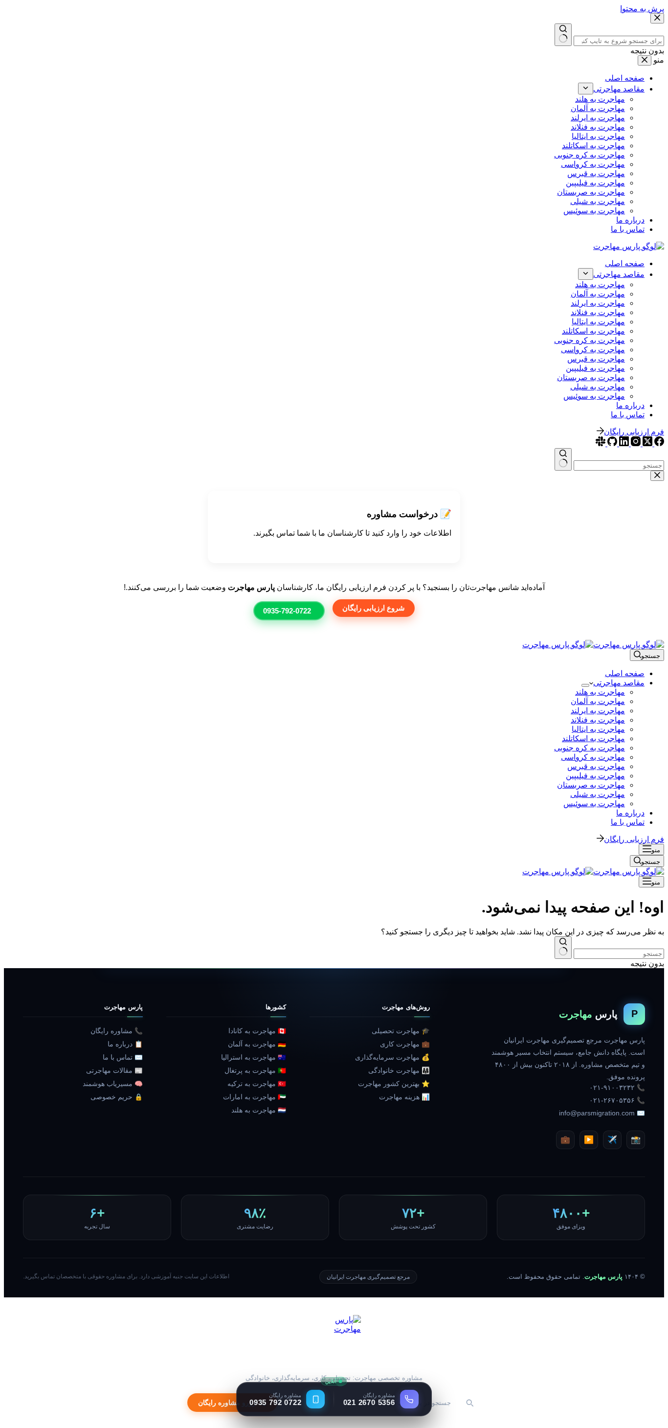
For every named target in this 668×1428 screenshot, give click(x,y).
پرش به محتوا (642, 8)
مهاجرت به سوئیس (594, 803)
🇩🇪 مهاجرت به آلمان (257, 1044)
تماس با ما (628, 822)
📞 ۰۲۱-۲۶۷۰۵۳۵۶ (617, 1100)
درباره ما (630, 813)
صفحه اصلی (625, 673)
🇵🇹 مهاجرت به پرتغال (255, 1070)
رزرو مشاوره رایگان (227, 1402)
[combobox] (619, 954)
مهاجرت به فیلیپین (595, 775)
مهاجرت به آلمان (598, 701)
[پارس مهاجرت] (334, 1342)
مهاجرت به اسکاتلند (593, 738)
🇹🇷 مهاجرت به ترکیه (256, 1084)
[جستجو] (469, 1402)
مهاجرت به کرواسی (593, 757)
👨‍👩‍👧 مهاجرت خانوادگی (398, 1070)
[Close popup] (657, 476)
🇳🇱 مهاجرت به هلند (258, 1110)
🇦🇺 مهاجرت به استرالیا (253, 1057)
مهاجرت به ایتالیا (598, 729)
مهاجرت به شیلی (597, 794)
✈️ (612, 1139)
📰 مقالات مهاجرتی (114, 1070)
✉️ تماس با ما (123, 1057)
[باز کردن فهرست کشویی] (585, 685)
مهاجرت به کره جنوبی (589, 748)
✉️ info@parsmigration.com (602, 1113)
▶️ (589, 1139)
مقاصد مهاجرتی (619, 683)
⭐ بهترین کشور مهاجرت (393, 1084)
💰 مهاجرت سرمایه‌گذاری (392, 1057)
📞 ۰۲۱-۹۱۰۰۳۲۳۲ (617, 1087)
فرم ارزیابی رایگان (634, 839)
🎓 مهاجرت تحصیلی (400, 1031)
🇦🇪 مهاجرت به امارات (254, 1097)
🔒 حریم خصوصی (116, 1097)
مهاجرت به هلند (600, 692)
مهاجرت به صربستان (591, 785)
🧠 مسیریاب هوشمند (113, 1084)
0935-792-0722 (287, 611)
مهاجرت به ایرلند (598, 710)
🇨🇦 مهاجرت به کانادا (257, 1031)
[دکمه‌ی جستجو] (563, 947)
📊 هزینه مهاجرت (404, 1097)
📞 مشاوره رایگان (116, 1031)
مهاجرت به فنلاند (598, 720)
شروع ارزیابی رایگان (373, 608)
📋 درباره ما (125, 1044)
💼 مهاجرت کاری (404, 1044)
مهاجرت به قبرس (596, 766)
